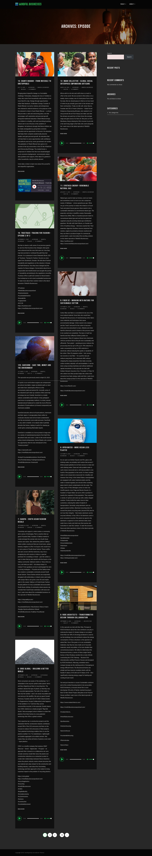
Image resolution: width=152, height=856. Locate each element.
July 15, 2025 (21, 87)
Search (109, 53)
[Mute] (88, 143)
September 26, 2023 (23, 525)
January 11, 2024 (65, 192)
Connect (131, 4)
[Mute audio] (38, 187)
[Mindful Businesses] (28, 4)
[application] (77, 143)
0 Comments (32, 89)
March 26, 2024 (64, 87)
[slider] (91, 144)
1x (44, 187)
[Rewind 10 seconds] (41, 187)
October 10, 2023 (65, 454)
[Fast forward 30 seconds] (47, 187)
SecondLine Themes (38, 852)
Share (47, 190)
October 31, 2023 (65, 307)
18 (62, 835)
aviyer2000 (31, 87)
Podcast (122, 4)
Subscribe (41, 190)
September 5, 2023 (23, 675)
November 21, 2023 (23, 239)
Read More (21, 171)
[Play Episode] (34, 187)
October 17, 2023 (23, 371)
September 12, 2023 (65, 621)
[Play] (62, 143)
